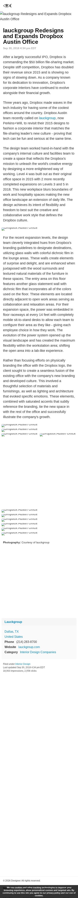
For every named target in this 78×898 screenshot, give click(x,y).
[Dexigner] (7, 6)
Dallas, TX (12, 631)
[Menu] (73, 6)
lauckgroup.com (29, 647)
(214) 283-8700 (26, 641)
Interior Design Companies (38, 652)
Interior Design (22, 664)
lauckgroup (47, 118)
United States (14, 636)
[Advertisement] (39, 472)
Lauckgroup (13, 621)
